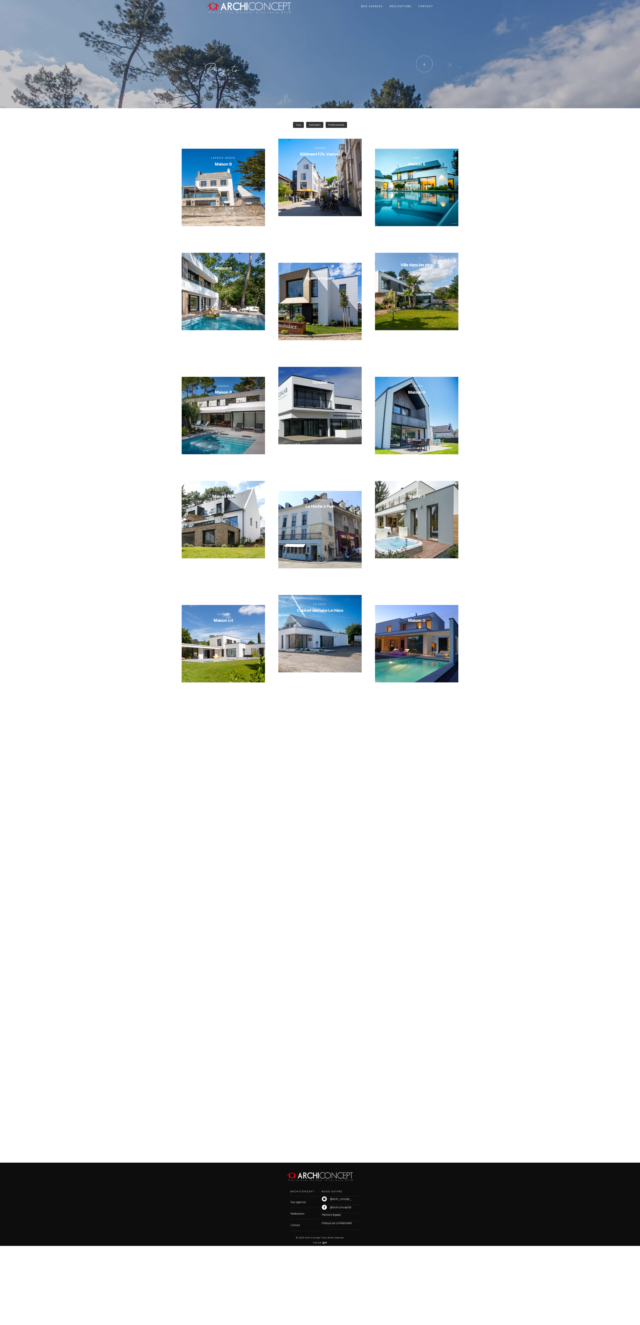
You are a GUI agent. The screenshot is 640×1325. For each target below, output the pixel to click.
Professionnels (336, 124)
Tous (298, 124)
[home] (242, 6)
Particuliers (315, 124)
